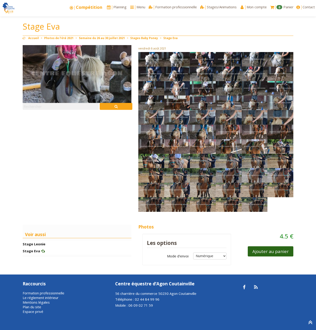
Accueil (33, 38)
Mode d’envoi (178, 256)
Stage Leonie (34, 244)
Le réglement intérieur (41, 297)
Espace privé (33, 311)
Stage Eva (31, 251)
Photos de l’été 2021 (59, 38)
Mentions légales (36, 302)
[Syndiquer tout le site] (255, 287)
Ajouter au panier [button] (270, 251)
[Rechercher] (116, 106)
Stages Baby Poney (144, 38)
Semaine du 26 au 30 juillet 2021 (102, 38)
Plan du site (32, 307)
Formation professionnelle (43, 293)
